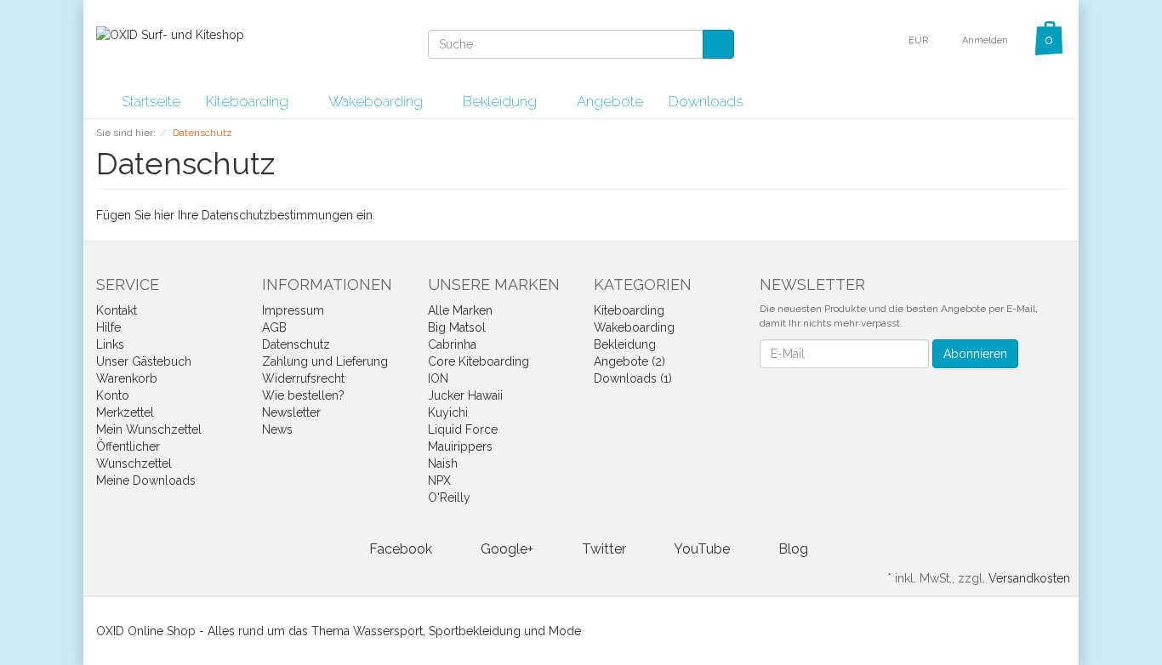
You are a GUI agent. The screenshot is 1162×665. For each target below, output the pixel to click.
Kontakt (116, 310)
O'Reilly (449, 497)
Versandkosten (1029, 578)
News (277, 429)
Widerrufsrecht (303, 378)
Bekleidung (501, 101)
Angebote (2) (629, 361)
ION (438, 378)
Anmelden (986, 40)
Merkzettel (125, 412)
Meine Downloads (146, 480)
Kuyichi (448, 412)
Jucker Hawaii (465, 395)
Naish (443, 463)
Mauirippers (460, 446)
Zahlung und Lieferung (325, 361)
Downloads (706, 101)
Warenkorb (126, 378)
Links (110, 344)
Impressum (293, 310)
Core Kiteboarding (478, 361)
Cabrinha (452, 344)
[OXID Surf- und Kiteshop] (170, 34)
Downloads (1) (633, 378)
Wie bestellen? (303, 395)
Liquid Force (463, 429)
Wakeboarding (377, 101)
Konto (112, 395)
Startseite (151, 101)
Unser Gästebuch (143, 361)
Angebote (610, 101)
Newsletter (291, 412)
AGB (274, 327)
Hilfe (108, 327)
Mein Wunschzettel (149, 429)
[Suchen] (718, 44)
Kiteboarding (249, 101)
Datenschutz (296, 344)
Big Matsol (457, 327)
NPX (439, 480)
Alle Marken (460, 310)
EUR (920, 40)
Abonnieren (975, 354)
